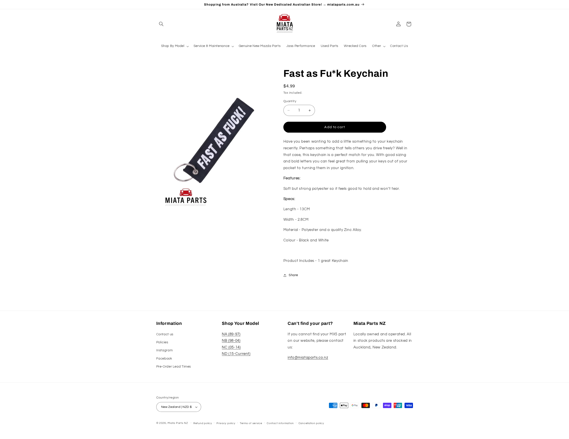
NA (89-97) (231, 334)
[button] (161, 24)
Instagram (164, 350)
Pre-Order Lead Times (173, 366)
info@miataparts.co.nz (308, 358)
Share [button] (293, 275)
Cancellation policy (311, 423)
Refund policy (202, 423)
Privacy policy (225, 423)
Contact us (164, 334)
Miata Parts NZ (178, 423)
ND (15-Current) (236, 354)
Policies (162, 342)
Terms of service (251, 423)
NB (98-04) (231, 341)
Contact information (280, 423)
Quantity (289, 101)
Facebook (164, 358)
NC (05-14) (231, 347)
